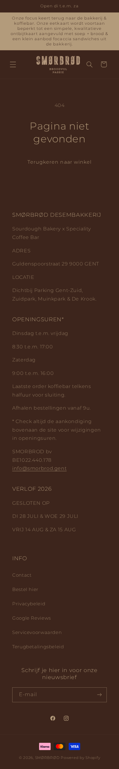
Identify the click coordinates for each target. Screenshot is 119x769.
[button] (13, 64)
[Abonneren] (99, 694)
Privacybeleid (28, 604)
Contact (21, 575)
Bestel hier (25, 589)
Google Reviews (31, 618)
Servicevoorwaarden (37, 632)
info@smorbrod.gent (39, 468)
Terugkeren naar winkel (59, 162)
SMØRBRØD (47, 758)
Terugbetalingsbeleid (38, 647)
